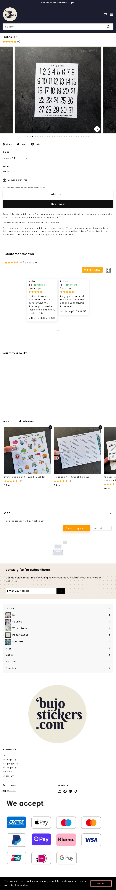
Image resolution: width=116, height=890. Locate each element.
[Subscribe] (60, 591)
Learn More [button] (22, 885)
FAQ (4, 755)
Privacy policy (9, 759)
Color (6, 152)
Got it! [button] (101, 883)
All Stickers (26, 421)
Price (6, 166)
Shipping (19, 187)
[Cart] (104, 14)
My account (8, 776)
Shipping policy (11, 763)
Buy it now (58, 204)
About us (7, 771)
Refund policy (9, 767)
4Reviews (27, 262)
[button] (54, 329)
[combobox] (58, 26)
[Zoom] (97, 129)
